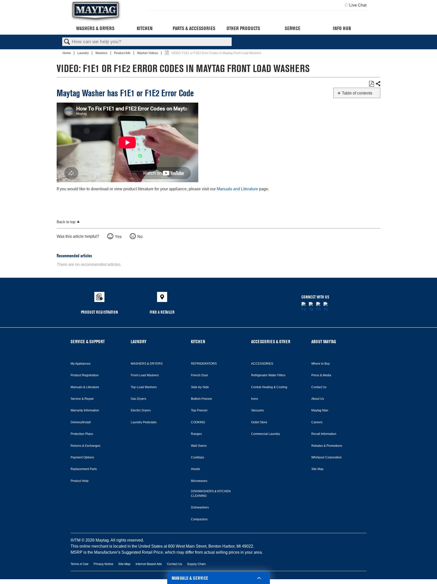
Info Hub (342, 28)
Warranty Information (85, 410)
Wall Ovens (199, 446)
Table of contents (357, 93)
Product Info (122, 53)
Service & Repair (82, 399)
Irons (254, 399)
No (140, 237)
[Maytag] (96, 11)
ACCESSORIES (262, 363)
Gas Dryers (138, 399)
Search (67, 42)
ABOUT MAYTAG (323, 341)
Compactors (199, 519)
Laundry (83, 53)
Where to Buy (320, 363)
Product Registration (85, 375)
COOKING (198, 422)
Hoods (195, 469)
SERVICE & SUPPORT (88, 341)
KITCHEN (198, 341)
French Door (199, 375)
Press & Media (321, 375)
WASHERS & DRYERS (147, 363)
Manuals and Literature (237, 189)
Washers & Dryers (95, 28)
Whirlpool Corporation (326, 457)
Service (292, 28)
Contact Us (318, 387)
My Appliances (81, 363)
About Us (317, 399)
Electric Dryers (141, 410)
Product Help (80, 481)
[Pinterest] (318, 307)
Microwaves (199, 481)
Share (377, 84)
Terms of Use (80, 564)
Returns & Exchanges (85, 446)
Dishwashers (200, 507)
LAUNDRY (138, 341)
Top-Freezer (199, 410)
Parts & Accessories (194, 28)
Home (67, 53)
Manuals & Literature (85, 387)
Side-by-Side (200, 387)
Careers (316, 422)
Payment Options (82, 457)
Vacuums (257, 410)
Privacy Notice (103, 564)
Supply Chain (196, 564)
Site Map (317, 469)
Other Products (243, 28)
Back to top (66, 222)
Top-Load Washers (144, 387)
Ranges (196, 434)
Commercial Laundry (265, 434)
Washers (101, 53)
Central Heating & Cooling (269, 387)
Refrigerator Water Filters (268, 375)
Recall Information (323, 434)
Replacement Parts (84, 469)
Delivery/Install (81, 422)
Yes (118, 237)
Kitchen (144, 28)
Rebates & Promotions (326, 446)
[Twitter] (311, 307)
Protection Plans (82, 434)
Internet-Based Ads (149, 564)
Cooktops (197, 457)
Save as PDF (371, 84)
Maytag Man (319, 410)
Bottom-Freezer (201, 399)
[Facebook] (303, 307)
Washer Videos (148, 53)
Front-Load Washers (145, 375)
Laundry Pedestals (144, 422)
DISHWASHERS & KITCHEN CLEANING (211, 493)
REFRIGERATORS (204, 363)
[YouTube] (325, 307)
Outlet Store (259, 422)
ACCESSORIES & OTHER (270, 341)
